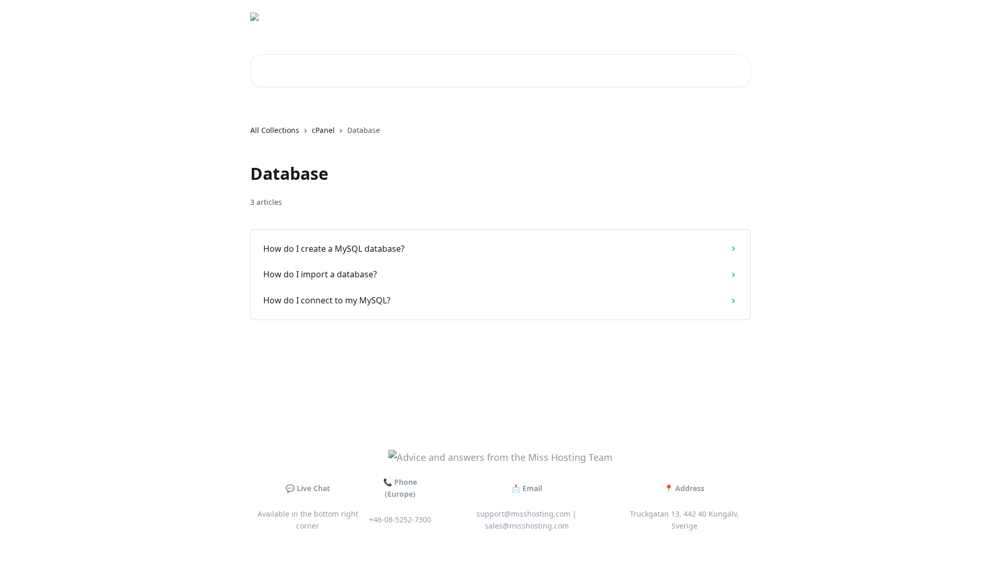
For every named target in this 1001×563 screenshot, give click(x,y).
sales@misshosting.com (527, 526)
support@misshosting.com (523, 514)
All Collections (274, 130)
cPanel (323, 130)
